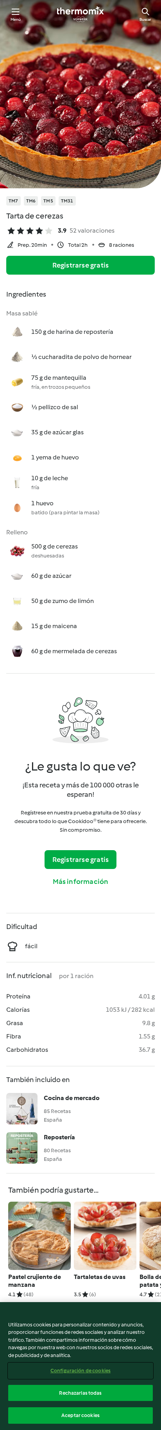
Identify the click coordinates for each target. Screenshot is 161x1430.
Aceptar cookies (80, 1415)
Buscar (145, 19)
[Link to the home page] (80, 14)
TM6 (31, 201)
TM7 (13, 201)
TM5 (48, 201)
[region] (80, 1366)
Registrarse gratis (80, 265)
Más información (81, 881)
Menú (16, 19)
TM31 (67, 201)
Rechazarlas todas (80, 1393)
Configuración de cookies (80, 1371)
